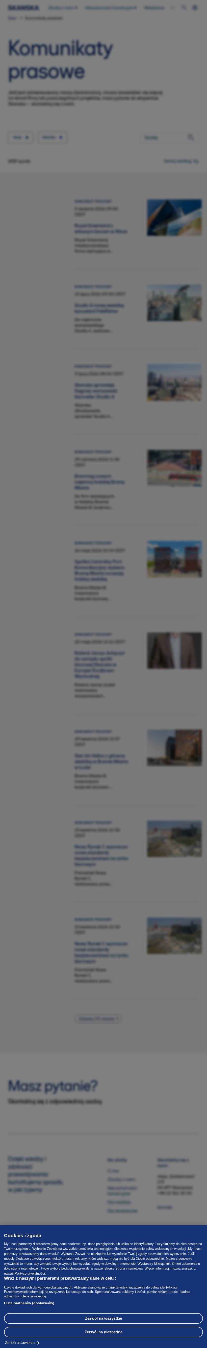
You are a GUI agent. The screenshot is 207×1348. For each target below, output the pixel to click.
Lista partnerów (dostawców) (29, 1303)
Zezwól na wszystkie (103, 1318)
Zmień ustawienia (19, 1342)
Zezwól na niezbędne (103, 1332)
